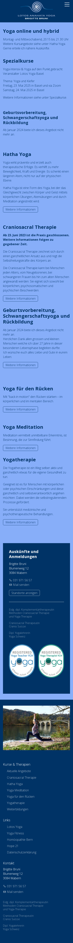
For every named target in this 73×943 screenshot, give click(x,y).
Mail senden (21, 585)
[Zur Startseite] (36, 10)
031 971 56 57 (22, 580)
